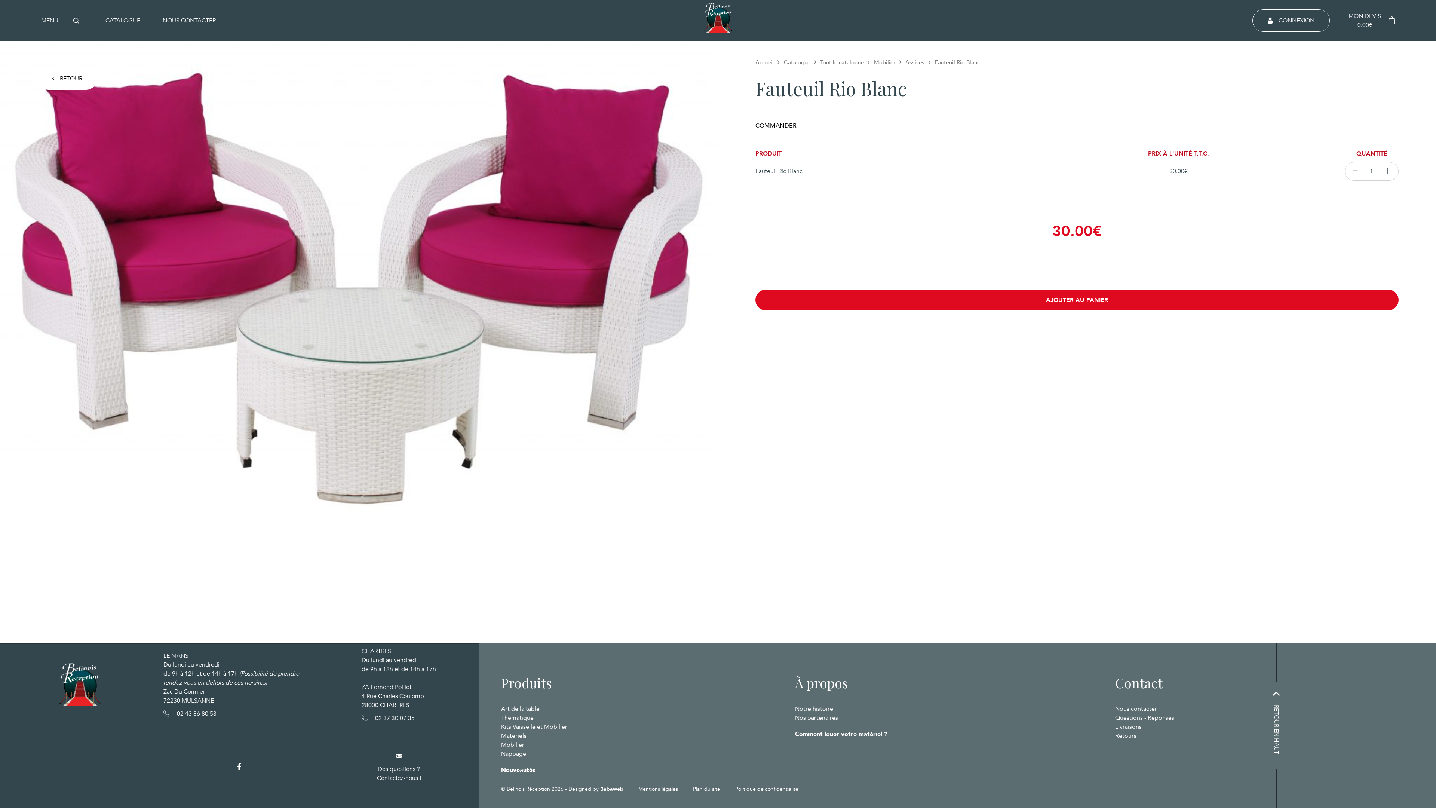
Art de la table (520, 709)
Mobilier (885, 62)
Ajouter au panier (1077, 300)
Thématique (517, 718)
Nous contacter (189, 20)
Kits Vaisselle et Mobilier (534, 727)
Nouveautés (518, 770)
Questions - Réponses (1144, 718)
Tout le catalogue (842, 62)
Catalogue (122, 20)
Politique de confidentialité (766, 789)
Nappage (513, 754)
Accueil (764, 62)
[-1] (1355, 171)
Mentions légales (658, 789)
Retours (1125, 736)
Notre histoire (814, 709)
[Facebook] (239, 767)
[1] (1388, 171)
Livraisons (1128, 727)
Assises (914, 62)
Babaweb (611, 789)
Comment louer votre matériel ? (841, 734)
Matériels (514, 736)
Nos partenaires (816, 718)
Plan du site (706, 789)
